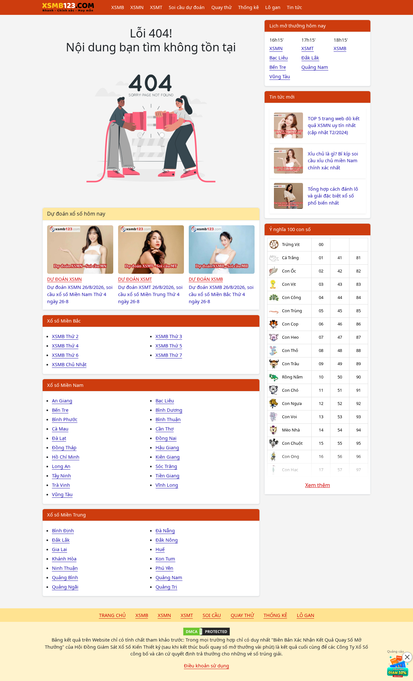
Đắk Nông (167, 540)
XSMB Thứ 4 (65, 345)
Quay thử (221, 7)
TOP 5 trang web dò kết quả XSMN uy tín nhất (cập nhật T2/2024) (333, 125)
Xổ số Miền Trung (66, 514)
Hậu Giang (167, 447)
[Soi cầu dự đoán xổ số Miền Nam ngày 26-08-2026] (80, 249)
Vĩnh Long (167, 485)
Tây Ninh (61, 475)
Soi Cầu (212, 615)
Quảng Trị (166, 586)
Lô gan (272, 7)
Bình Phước (64, 419)
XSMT (156, 7)
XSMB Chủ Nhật (69, 364)
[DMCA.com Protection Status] (206, 631)
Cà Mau (60, 428)
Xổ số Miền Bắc (64, 320)
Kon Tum (165, 558)
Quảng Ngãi (65, 586)
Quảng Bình (65, 577)
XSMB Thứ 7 (169, 355)
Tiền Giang (167, 475)
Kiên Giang (168, 456)
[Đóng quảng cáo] (407, 657)
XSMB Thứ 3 (169, 336)
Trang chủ (112, 615)
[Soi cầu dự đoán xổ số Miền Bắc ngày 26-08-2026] (222, 249)
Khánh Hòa (64, 558)
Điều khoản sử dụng (206, 665)
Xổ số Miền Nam (65, 385)
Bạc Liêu (165, 400)
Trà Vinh (61, 485)
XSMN (137, 7)
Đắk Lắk (61, 540)
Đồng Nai (166, 438)
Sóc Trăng (166, 466)
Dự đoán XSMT (135, 279)
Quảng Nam (169, 577)
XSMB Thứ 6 (65, 355)
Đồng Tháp (64, 447)
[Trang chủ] (68, 7)
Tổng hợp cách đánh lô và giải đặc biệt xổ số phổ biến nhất (333, 196)
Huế (160, 549)
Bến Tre (60, 410)
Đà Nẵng (165, 530)
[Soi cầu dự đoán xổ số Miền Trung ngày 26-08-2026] (151, 249)
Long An (61, 466)
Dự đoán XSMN (64, 279)
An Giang (62, 400)
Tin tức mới (282, 96)
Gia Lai (59, 549)
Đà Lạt (59, 438)
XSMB (117, 7)
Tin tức (294, 7)
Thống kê (248, 7)
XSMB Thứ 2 (65, 336)
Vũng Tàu (62, 494)
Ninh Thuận (65, 568)
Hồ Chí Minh (65, 456)
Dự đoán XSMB (206, 279)
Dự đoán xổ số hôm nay (76, 213)
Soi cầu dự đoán (187, 7)
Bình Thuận (168, 419)
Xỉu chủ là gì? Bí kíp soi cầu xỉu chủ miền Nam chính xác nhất (333, 160)
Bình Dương (169, 410)
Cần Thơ (165, 428)
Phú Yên (164, 568)
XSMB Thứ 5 (169, 345)
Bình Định (63, 530)
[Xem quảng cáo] (398, 666)
